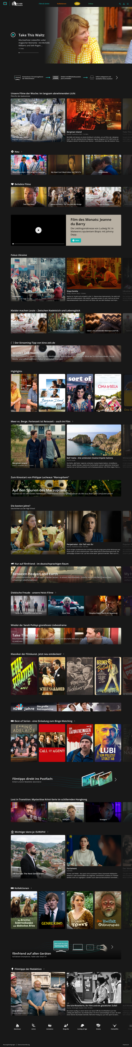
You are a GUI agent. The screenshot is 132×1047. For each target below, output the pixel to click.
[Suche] (120, 4)
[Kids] (77, 3)
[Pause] (38, 230)
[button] (128, 4)
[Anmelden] (124, 4)
